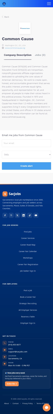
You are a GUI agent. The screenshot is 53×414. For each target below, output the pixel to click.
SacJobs (12, 193)
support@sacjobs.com (17, 351)
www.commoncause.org (15, 48)
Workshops (28, 258)
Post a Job (28, 290)
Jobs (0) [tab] (40, 54)
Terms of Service (43, 403)
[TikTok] (29, 215)
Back (6, 17)
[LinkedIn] (23, 215)
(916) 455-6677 (14, 344)
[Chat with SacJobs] (46, 407)
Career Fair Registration (28, 264)
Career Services (28, 238)
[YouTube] (35, 215)
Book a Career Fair (28, 297)
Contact (16, 403)
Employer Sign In (27, 323)
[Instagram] (11, 215)
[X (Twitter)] (17, 215)
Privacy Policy (27, 403)
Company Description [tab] (17, 54)
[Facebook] (5, 215)
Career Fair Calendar (28, 251)
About (6, 403)
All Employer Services (28, 310)
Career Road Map (27, 245)
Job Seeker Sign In (28, 271)
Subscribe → (12, 384)
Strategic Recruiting (28, 303)
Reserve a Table (28, 316)
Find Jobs (28, 231)
